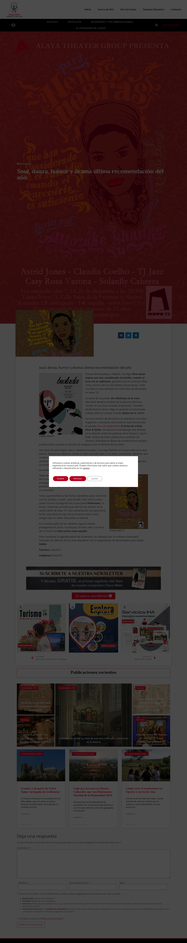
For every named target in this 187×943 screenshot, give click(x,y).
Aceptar (60, 478)
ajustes (86, 468)
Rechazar (78, 478)
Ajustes (94, 478)
